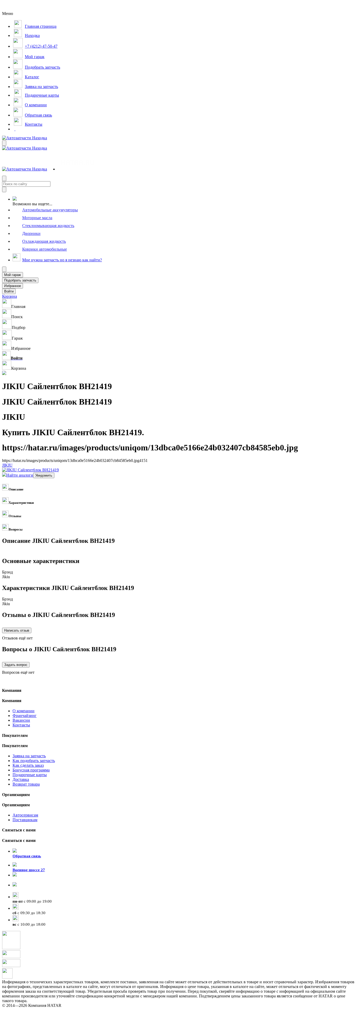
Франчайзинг (25, 715)
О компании (23, 711)
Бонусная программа (31, 770)
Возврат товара (26, 784)
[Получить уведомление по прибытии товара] (43, 475)
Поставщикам (25, 820)
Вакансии (21, 720)
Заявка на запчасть (29, 756)
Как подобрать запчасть (34, 760)
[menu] (74, 163)
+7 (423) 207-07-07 (29, 890)
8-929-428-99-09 (27, 880)
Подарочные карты (30, 774)
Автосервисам (25, 815)
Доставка (21, 779)
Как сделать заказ (28, 765)
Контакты (21, 725)
